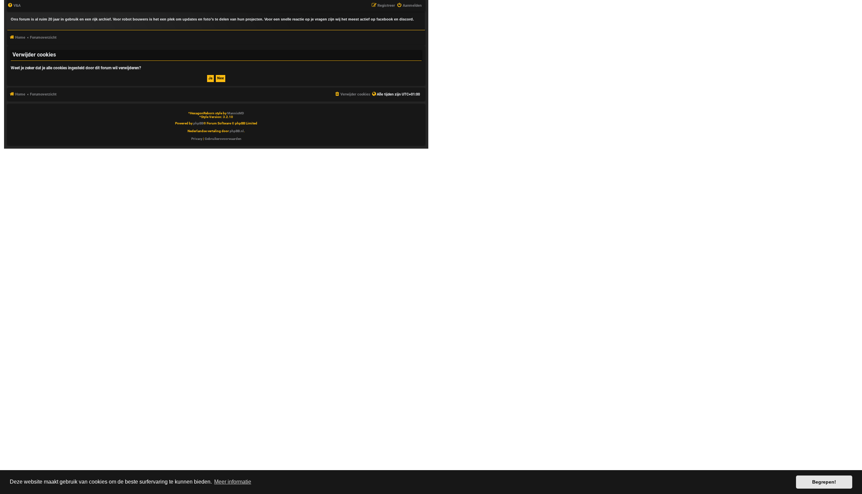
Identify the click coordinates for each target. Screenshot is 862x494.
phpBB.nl (237, 131)
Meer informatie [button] (232, 482)
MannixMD (235, 113)
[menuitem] (14, 6)
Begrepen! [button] (824, 482)
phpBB (198, 123)
